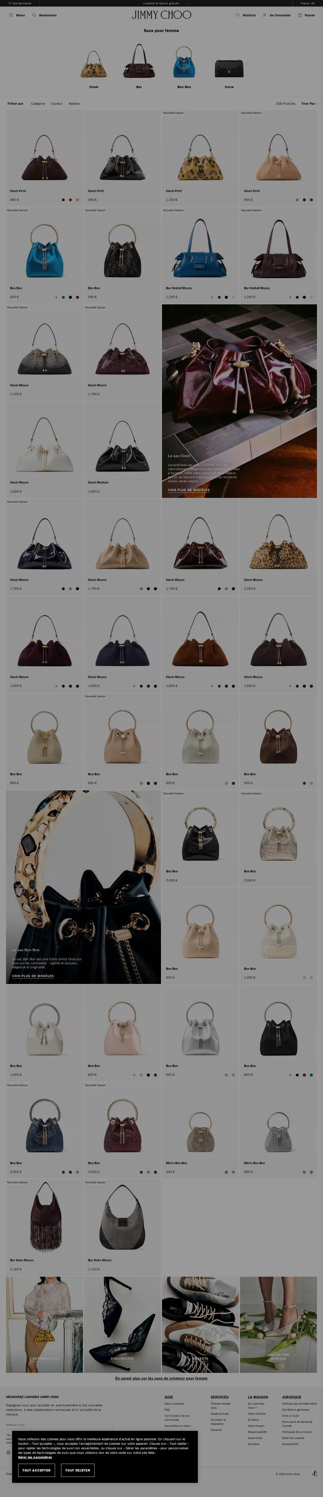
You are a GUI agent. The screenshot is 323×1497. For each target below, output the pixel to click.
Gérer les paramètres (35, 1457)
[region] (105, 1457)
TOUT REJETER (77, 1470)
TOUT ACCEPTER (36, 1470)
